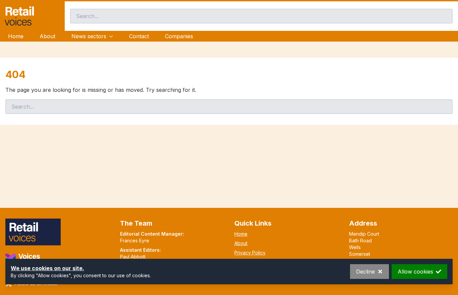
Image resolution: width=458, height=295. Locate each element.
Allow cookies (415, 271)
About (47, 36)
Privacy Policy (250, 252)
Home (15, 36)
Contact (139, 36)
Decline (365, 271)
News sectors (88, 36)
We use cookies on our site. (47, 268)
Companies (179, 36)
